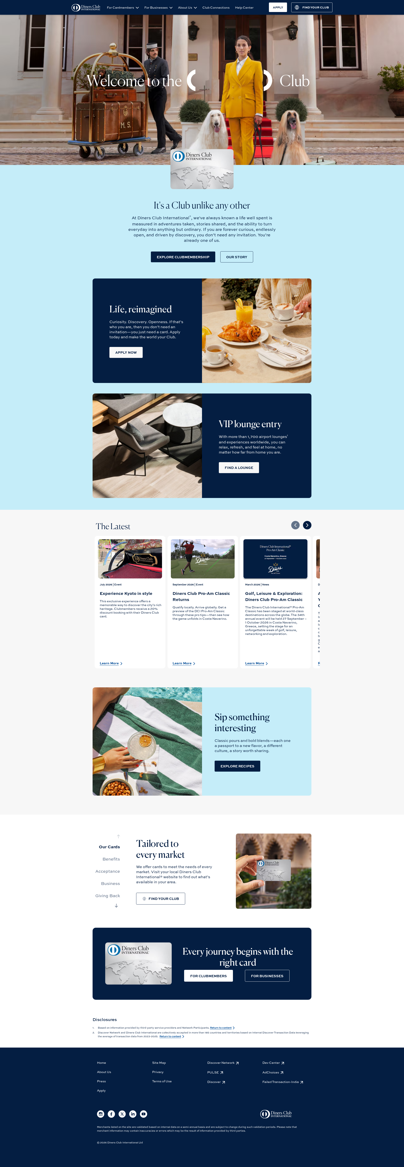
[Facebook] (111, 1116)
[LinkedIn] (133, 1116)
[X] (122, 1116)
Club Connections (216, 7)
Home (101, 1062)
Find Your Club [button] (164, 898)
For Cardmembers (121, 7)
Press (101, 1081)
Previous (295, 525)
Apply (101, 1090)
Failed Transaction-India (280, 1081)
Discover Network (220, 1062)
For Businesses (156, 7)
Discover (214, 1081)
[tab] (107, 846)
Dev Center (271, 1062)
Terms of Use (162, 1081)
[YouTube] (143, 1116)
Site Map (159, 1062)
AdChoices (270, 1072)
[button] (183, 257)
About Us (185, 7)
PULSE (213, 1072)
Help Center (244, 7)
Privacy (157, 1071)
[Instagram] (100, 1116)
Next (307, 525)
